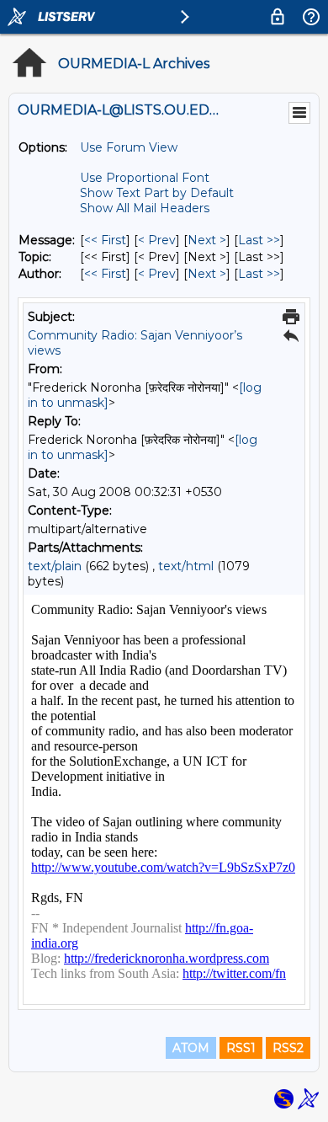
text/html (186, 566)
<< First (105, 240)
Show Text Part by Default (157, 192)
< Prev (157, 240)
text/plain (55, 566)
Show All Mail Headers (144, 208)
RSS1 (241, 1047)
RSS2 (288, 1047)
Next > (207, 240)
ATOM (190, 1047)
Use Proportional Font (144, 177)
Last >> (259, 240)
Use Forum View (128, 147)
